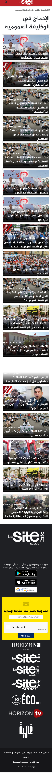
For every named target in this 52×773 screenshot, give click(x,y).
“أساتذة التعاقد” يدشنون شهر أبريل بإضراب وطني (26, 433)
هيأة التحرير (34, 762)
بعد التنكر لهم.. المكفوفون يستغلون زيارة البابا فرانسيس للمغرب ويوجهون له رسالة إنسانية (26, 512)
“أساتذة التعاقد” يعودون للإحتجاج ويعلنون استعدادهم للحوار (27, 190)
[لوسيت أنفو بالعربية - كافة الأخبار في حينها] (25, 2)
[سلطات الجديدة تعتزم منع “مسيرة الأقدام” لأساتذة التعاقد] (26, 478)
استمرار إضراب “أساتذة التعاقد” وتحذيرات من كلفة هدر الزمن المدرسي (29, 134)
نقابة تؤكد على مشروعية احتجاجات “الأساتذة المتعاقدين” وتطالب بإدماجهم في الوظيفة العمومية (25, 323)
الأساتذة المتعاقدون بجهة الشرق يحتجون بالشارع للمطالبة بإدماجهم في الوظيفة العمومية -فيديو (26, 242)
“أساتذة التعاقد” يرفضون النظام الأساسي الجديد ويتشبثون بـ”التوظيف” (28, 107)
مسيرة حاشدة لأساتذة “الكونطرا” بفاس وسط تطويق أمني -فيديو (27, 460)
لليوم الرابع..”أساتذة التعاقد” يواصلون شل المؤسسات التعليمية (27, 379)
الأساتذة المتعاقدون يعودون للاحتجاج (30, 271)
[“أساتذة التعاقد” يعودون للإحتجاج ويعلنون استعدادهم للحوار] (26, 181)
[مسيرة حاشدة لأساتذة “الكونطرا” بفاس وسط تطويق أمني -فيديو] (26, 451)
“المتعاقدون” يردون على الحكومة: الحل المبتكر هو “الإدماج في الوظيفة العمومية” (27, 296)
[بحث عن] (5, 3)
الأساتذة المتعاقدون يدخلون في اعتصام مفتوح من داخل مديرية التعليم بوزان (28, 350)
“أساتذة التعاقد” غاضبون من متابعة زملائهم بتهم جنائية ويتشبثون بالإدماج (26, 215)
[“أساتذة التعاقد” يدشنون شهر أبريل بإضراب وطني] (26, 424)
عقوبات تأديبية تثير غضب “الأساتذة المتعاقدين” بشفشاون (26, 55)
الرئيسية (44, 10)
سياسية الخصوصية (20, 762)
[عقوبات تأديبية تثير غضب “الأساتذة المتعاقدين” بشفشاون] (26, 46)
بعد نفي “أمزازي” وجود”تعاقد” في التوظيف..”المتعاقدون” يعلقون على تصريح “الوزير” (25, 404)
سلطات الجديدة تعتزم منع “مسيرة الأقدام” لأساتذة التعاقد (27, 487)
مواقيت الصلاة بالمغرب (26, 766)
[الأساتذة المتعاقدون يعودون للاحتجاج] (26, 262)
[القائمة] (46, 3)
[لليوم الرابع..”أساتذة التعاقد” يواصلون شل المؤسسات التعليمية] (26, 370)
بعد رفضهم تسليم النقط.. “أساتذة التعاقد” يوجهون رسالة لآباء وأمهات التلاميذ (26, 161)
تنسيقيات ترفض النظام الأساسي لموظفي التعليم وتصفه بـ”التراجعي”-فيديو (27, 80)
